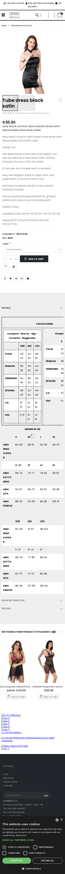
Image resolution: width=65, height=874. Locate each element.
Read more (21, 835)
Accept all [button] (17, 860)
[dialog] (32, 845)
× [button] (61, 820)
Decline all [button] (47, 860)
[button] (32, 840)
